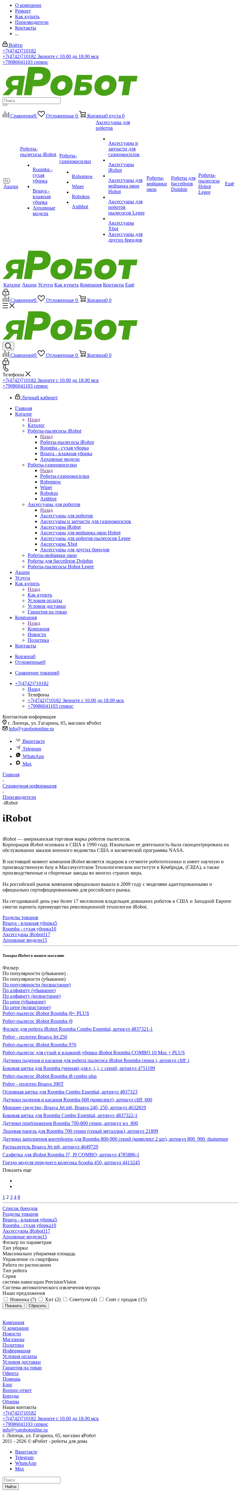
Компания (91, 284)
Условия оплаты (20, 1356)
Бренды (11, 1396)
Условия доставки (22, 1362)
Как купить (66, 284)
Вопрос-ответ (17, 1390)
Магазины (13, 1339)
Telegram (32, 748)
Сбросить (37, 1305)
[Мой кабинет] (6, 293)
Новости (12, 1333)
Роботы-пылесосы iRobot (67, 442)
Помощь (11, 1379)
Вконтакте (34, 741)
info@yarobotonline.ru (31, 728)
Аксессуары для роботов (66, 515)
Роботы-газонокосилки (64, 476)
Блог (8, 1384)
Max (27, 764)
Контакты (113, 284)
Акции (29, 284)
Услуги (45, 284)
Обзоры (11, 1401)
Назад (34, 419)
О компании (16, 1328)
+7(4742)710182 (19, 50)
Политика (13, 1345)
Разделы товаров (20, 917)
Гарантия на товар (22, 1367)
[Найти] (5, 105)
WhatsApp (33, 756)
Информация (16, 1350)
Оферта (11, 1373)
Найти (10, 1486)
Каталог (12, 284)
